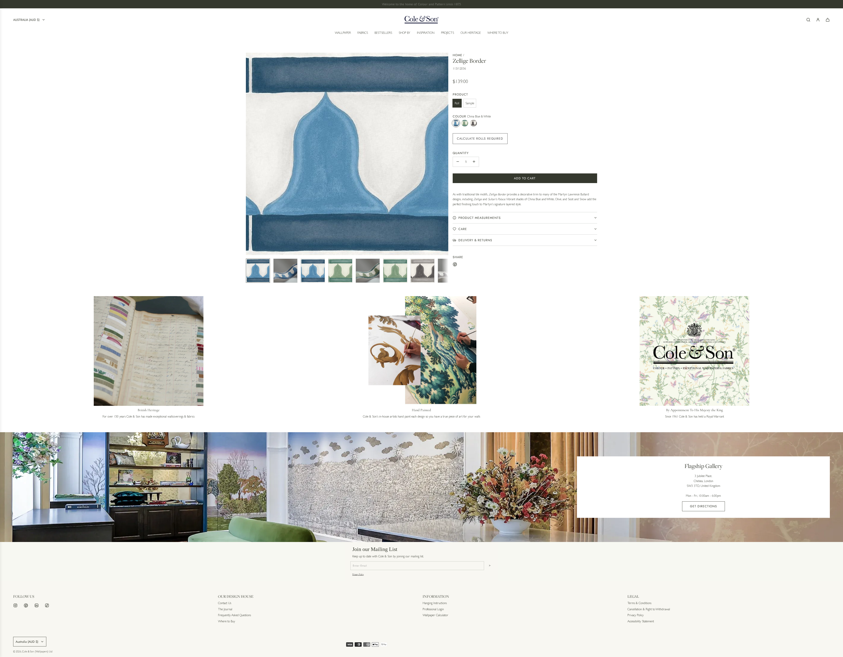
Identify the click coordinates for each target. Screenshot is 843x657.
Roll (457, 103)
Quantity (461, 153)
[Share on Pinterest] (455, 264)
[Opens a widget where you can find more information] (826, 649)
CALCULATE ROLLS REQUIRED (480, 138)
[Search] (808, 20)
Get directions (703, 506)
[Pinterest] (26, 605)
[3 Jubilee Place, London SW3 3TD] (421, 487)
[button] (249, 153)
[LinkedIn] (36, 605)
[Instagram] (15, 605)
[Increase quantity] (474, 161)
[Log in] (818, 20)
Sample (469, 103)
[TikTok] (47, 605)
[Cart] (827, 20)
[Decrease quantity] (458, 161)
